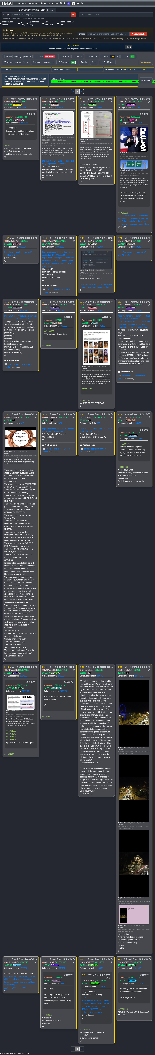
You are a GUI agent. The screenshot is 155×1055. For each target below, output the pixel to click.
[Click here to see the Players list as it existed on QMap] (49, 3)
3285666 (139, 438)
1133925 (139, 983)
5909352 (63, 326)
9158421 (98, 107)
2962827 (63, 691)
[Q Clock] (41, 3)
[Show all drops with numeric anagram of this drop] (17, 98)
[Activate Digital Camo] (22, 98)
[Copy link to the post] (31, 98)
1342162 (61, 968)
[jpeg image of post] (20, 98)
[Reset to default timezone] (24, 62)
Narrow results (138, 34)
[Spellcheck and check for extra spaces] (36, 98)
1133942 (137, 968)
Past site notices (145, 62)
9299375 (60, 107)
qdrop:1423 (139, 676)
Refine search (9, 30)
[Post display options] (10, 98)
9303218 (24, 123)
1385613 (23, 968)
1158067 (99, 968)
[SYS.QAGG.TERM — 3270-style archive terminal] (60, 3)
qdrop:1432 (102, 676)
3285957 (137, 423)
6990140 (137, 247)
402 (60, 423)
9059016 (22, 247)
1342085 (63, 983)
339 (98, 423)
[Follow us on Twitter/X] (73, 3)
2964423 (25, 691)
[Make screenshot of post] (27, 98)
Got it (129, 47)
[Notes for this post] (25, 98)
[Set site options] (78, 3)
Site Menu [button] (32, 3)
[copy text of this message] (29, 98)
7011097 (99, 247)
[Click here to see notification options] (64, 3)
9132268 (138, 123)
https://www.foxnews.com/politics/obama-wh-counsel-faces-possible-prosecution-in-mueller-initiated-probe (134, 324)
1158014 (101, 986)
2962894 (61, 676)
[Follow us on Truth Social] (68, 3)
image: (82, 34)
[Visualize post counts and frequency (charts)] (45, 3)
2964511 (23, 676)
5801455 (99, 311)
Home (23, 3)
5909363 (61, 311)
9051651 (60, 247)
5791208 (137, 311)
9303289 (22, 107)
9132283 (136, 107)
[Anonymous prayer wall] (53, 3)
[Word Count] (13, 98)
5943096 (23, 311)
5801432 (101, 326)
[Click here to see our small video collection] (56, 3)
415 (22, 423)
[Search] (73, 14)
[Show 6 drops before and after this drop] (15, 98)
